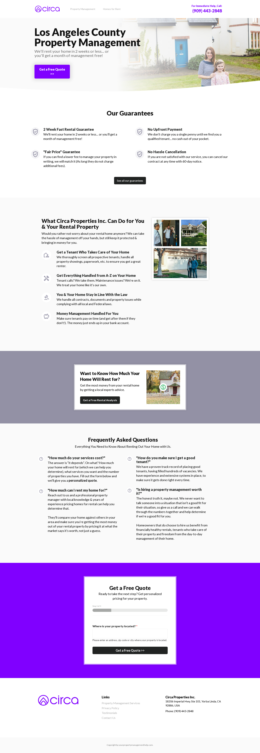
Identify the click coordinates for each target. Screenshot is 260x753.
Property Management (82, 8)
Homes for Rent (112, 8)
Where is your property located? (115, 626)
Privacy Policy (110, 708)
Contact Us (108, 717)
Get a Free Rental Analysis (100, 400)
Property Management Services (121, 703)
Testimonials (109, 712)
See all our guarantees (130, 180)
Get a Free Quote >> (52, 71)
